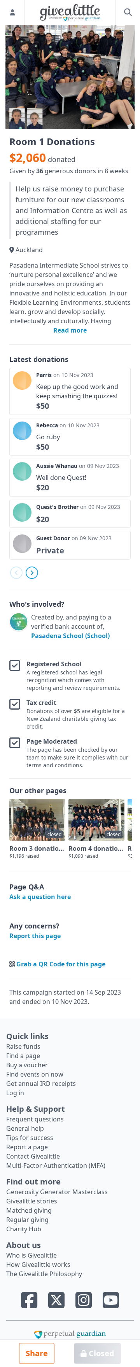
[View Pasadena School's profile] (18, 626)
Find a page (23, 1055)
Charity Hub (23, 1229)
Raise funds (23, 1046)
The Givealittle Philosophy (44, 1274)
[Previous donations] (16, 573)
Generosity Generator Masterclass (57, 1192)
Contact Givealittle (33, 1156)
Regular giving (27, 1219)
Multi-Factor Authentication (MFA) (55, 1165)
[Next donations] (32, 573)
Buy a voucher (27, 1065)
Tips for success (29, 1137)
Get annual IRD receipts (41, 1083)
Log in (15, 1093)
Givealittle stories (31, 1201)
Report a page (27, 1147)
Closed (100, 1353)
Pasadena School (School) (70, 635)
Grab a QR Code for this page (60, 964)
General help (25, 1128)
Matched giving (29, 1210)
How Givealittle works (38, 1264)
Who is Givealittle (31, 1255)
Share (37, 1353)
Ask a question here (40, 897)
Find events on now (34, 1074)
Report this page (35, 936)
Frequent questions (35, 1119)
